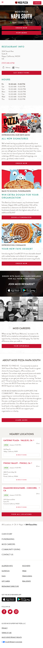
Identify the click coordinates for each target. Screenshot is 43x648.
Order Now (21, 163)
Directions (15, 454)
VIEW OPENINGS (21, 346)
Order (37, 2)
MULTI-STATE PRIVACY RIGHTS (12, 637)
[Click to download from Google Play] (24, 599)
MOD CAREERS (8, 544)
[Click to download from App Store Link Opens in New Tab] (14, 290)
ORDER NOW (21, 28)
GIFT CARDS (6, 581)
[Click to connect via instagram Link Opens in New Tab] (16, 611)
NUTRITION (5, 571)
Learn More (21, 420)
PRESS (24, 571)
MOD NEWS (26, 566)
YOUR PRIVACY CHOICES (12, 642)
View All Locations (21, 514)
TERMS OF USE (6, 633)
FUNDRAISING (8, 539)
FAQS (3, 576)
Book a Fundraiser (21, 217)
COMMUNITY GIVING (11, 549)
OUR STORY (7, 534)
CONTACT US (7, 554)
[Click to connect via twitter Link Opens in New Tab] (10, 611)
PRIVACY (5, 628)
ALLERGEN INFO (7, 566)
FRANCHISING (27, 576)
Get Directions (15, 72)
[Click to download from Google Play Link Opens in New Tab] (29, 290)
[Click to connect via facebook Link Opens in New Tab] (4, 611)
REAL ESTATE (26, 581)
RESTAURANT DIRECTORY (10, 586)
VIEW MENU (21, 33)
